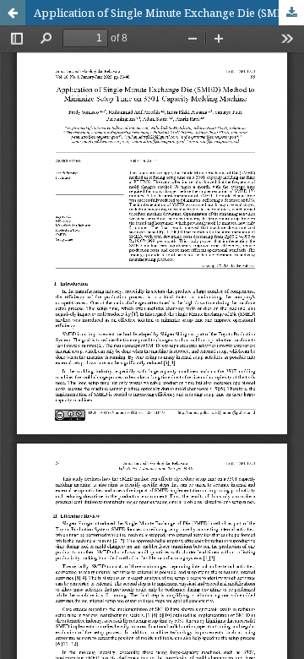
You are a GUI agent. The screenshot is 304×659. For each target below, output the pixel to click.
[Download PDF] (291, 12)
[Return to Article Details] (12, 12)
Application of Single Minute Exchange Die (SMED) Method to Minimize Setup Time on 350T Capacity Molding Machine (169, 12)
